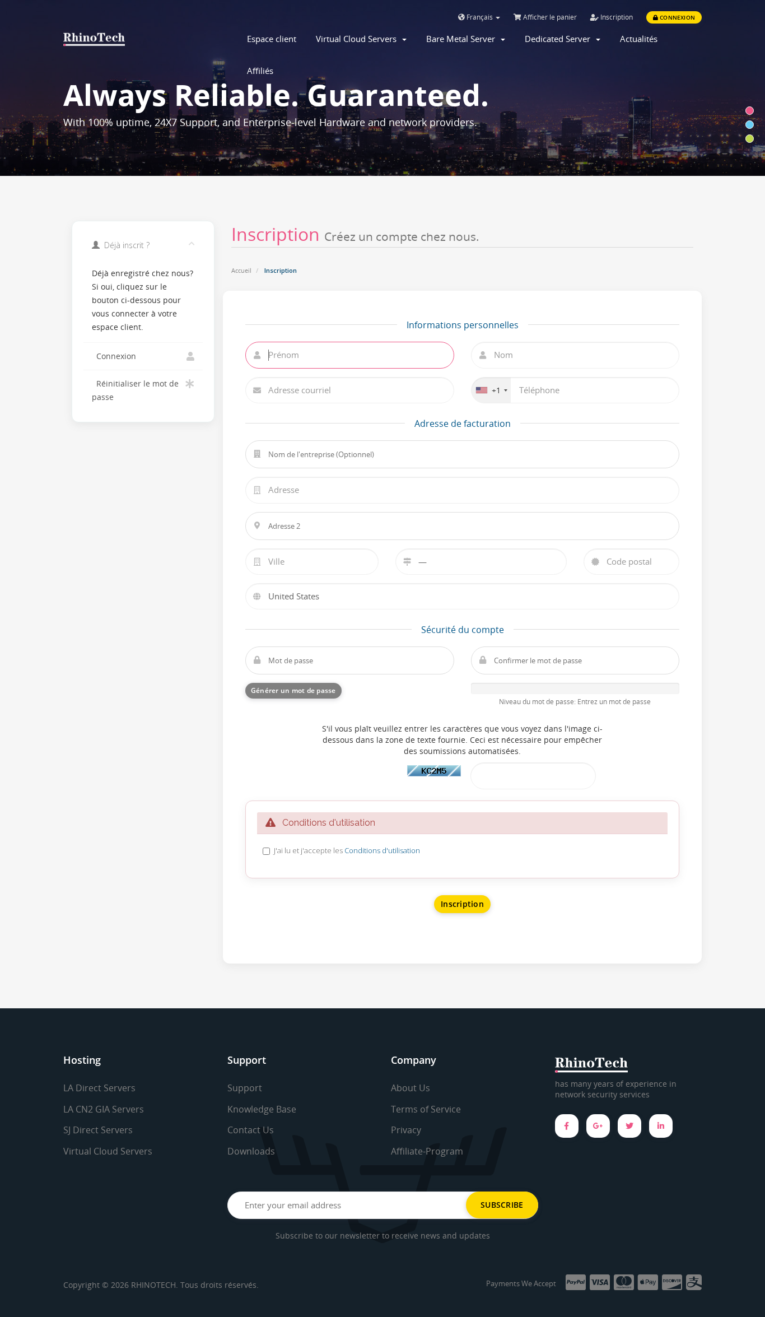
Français (480, 17)
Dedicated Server (560, 38)
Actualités (638, 38)
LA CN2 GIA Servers (103, 1109)
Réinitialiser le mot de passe (135, 390)
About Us (410, 1088)
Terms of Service (426, 1109)
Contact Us (250, 1130)
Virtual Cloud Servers (358, 38)
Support (244, 1088)
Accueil (241, 270)
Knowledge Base (261, 1109)
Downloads (251, 1151)
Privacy (406, 1130)
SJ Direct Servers (98, 1130)
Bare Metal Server (463, 38)
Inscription (616, 17)
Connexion (676, 17)
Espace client (271, 38)
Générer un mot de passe (293, 690)
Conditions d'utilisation (382, 850)
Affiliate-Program (427, 1151)
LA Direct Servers (99, 1088)
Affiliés (260, 70)
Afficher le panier (549, 17)
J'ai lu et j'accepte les (347, 850)
